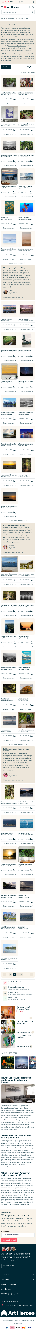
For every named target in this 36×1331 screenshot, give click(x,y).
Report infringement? (28, 1320)
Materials (5, 1279)
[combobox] (15, 12)
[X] (17, 1294)
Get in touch (10, 1266)
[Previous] (4, 974)
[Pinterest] (12, 1294)
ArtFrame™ (25, 56)
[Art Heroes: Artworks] (33, 1275)
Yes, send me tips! (9, 1240)
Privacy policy (18, 1323)
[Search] (32, 12)
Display (29, 67)
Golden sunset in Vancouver (17, 46)
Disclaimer (17, 1320)
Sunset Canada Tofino (23, 758)
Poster (32, 56)
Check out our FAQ (17, 297)
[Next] (31, 974)
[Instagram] (9, 1294)
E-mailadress (5, 1231)
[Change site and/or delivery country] (33, 2)
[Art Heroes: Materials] (33, 1279)
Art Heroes (6, 1289)
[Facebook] (14, 1294)
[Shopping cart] (33, 7)
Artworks (5, 1275)
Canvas (19, 56)
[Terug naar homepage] (11, 7)
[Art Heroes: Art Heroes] (33, 1289)
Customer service (8, 1284)
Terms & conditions (7, 1320)
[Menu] (2, 7)
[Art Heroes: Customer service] (33, 1284)
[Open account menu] (29, 7)
